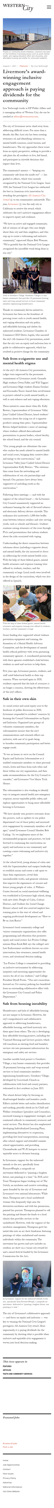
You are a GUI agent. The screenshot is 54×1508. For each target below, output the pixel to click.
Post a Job (8, 1447)
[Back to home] (17, 7)
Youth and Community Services (17, 1374)
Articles (7, 1370)
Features (24, 66)
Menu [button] (49, 8)
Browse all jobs (10, 1443)
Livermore (13, 204)
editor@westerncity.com (26, 116)
